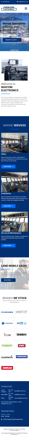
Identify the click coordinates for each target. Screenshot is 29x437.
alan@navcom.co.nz (20, 394)
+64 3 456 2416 (5, 1)
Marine (16, 429)
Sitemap (5, 429)
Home (9, 429)
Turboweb (10, 433)
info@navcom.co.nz (23, 1)
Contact (23, 429)
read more (7, 280)
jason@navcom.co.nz (20, 391)
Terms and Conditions (14, 430)
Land (20, 429)
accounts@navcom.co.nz (21, 398)
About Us (13, 429)
